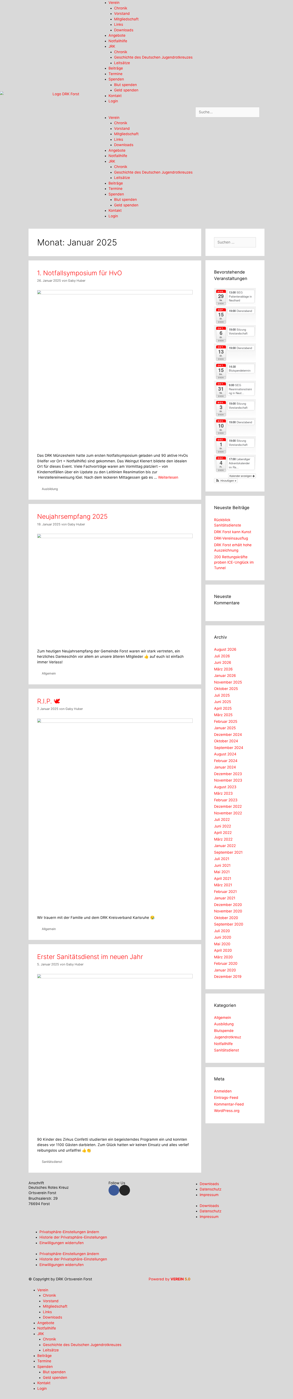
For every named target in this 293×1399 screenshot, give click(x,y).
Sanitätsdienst (52, 1161)
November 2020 (228, 911)
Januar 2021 (224, 898)
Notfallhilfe (118, 41)
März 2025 (223, 715)
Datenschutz (210, 1189)
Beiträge (116, 68)
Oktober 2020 (226, 918)
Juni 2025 (222, 702)
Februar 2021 (225, 891)
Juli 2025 (222, 695)
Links (118, 24)
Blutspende (224, 1030)
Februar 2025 (225, 721)
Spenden (116, 79)
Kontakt (115, 96)
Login (113, 101)
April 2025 (223, 708)
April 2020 (223, 950)
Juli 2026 (222, 656)
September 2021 (228, 852)
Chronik (120, 8)
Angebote (117, 35)
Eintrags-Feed (226, 1097)
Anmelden (223, 1091)
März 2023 (223, 793)
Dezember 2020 (228, 905)
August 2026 (225, 649)
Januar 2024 (225, 767)
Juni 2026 (222, 662)
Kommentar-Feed (229, 1104)
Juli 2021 (221, 859)
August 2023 (225, 787)
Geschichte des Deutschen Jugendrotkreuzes (153, 57)
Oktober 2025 (226, 689)
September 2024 (228, 748)
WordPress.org (226, 1111)
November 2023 (228, 780)
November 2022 (228, 813)
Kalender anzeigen (241, 476)
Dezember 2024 (228, 734)
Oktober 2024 (226, 741)
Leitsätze (122, 63)
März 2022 (223, 839)
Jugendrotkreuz (227, 1037)
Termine (115, 74)
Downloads (123, 30)
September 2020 (228, 924)
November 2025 (228, 682)
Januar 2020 (225, 970)
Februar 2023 (225, 800)
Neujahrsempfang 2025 (72, 516)
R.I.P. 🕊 (48, 701)
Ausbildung (50, 489)
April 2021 (222, 878)
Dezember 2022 (228, 806)
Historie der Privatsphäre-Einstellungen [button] (73, 1237)
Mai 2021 (222, 872)
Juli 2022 (222, 819)
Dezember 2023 (228, 774)
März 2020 (223, 957)
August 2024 (225, 754)
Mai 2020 (222, 944)
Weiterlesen (168, 477)
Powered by (169, 1279)
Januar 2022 (225, 846)
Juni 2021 (222, 865)
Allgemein (49, 673)
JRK (112, 46)
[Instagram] (124, 1190)
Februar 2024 (225, 761)
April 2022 (223, 832)
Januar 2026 (225, 675)
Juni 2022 (222, 826)
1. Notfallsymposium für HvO (79, 273)
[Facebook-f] (114, 1190)
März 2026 (223, 669)
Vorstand (122, 13)
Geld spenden (126, 90)
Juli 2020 (222, 931)
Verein (114, 2)
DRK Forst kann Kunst (232, 532)
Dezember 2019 (228, 976)
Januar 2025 (225, 728)
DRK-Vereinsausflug (231, 538)
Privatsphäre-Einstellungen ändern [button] (69, 1232)
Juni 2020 (222, 937)
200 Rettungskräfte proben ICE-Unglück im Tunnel (234, 562)
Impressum (209, 1195)
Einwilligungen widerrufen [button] (61, 1243)
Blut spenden (125, 85)
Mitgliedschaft (126, 19)
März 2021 (223, 885)
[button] (146, 112)
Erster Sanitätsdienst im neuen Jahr (90, 956)
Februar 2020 (225, 963)
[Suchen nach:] (235, 242)
